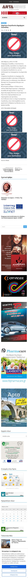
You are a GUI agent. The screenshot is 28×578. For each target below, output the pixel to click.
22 (13, 518)
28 (10, 520)
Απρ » (3, 522)
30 (17, 520)
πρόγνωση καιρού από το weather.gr (12, 488)
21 (10, 518)
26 (3, 520)
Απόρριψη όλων (14, 574)
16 (17, 516)
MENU (5, 17)
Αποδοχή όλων (14, 566)
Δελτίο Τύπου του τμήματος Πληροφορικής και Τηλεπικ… (19, 541)
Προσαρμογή (14, 570)
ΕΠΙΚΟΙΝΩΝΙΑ (16, 1)
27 (6, 520)
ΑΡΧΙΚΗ (10, 1)
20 (6, 518)
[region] (14, 563)
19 (3, 518)
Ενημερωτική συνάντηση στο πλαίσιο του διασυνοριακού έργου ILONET (13, 217)
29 (13, 520)
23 (17, 518)
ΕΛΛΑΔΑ (4, 23)
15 (13, 516)
